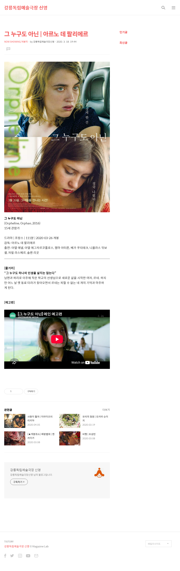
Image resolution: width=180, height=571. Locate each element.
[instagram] (20, 556)
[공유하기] (14, 391)
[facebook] (5, 556)
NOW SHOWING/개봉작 (16, 41)
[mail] (36, 556)
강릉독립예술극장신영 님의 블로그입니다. (31, 474)
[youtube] (28, 556)
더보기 (106, 410)
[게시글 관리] (19, 391)
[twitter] (12, 556)
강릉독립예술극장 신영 (25, 7)
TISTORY (9, 541)
